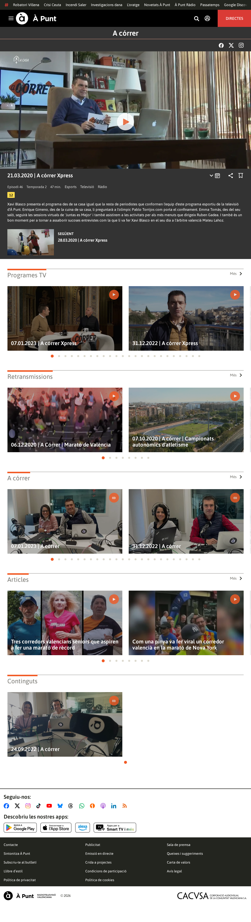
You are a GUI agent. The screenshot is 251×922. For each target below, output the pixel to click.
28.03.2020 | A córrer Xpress (82, 240)
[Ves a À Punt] (36, 18)
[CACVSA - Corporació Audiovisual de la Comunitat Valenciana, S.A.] (212, 895)
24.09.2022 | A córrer (35, 749)
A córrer (125, 33)
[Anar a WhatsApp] (82, 806)
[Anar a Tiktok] (39, 806)
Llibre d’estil (13, 871)
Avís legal (174, 871)
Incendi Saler (76, 5)
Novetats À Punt (157, 5)
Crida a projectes (98, 862)
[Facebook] (221, 45)
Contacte (11, 845)
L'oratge (133, 5)
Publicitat (92, 845)
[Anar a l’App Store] (56, 827)
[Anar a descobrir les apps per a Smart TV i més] (115, 827)
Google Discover (237, 5)
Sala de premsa (178, 845)
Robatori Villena (26, 5)
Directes (234, 18)
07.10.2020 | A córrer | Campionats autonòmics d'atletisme (173, 442)
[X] (231, 45)
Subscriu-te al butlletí (20, 862)
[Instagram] (241, 45)
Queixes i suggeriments (185, 853)
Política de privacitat (20, 880)
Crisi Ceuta (52, 5)
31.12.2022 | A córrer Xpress (165, 343)
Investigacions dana (106, 5)
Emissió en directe (99, 853)
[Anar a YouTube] (50, 806)
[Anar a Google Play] (20, 827)
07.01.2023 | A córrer (35, 546)
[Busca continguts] (197, 19)
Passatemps (209, 5)
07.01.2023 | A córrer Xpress (43, 343)
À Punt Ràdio (185, 5)
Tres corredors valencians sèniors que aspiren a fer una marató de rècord (64, 645)
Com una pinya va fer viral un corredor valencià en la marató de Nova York (178, 645)
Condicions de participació (105, 871)
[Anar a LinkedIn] (114, 806)
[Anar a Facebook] (7, 806)
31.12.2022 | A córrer (156, 546)
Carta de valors (178, 862)
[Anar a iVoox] (93, 806)
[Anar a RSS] (126, 806)
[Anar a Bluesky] (61, 806)
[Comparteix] (230, 175)
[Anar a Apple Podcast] (104, 806)
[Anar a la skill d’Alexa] (82, 827)
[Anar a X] (18, 806)
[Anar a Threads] (71, 806)
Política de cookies (99, 880)
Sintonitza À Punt (17, 853)
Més (233, 273)
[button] (52, 356)
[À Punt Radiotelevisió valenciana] (30, 895)
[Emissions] (215, 175)
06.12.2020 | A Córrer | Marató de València (61, 445)
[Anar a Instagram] (29, 806)
